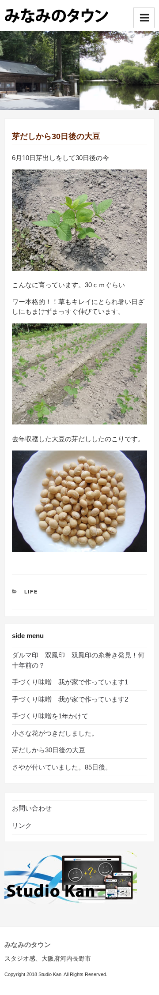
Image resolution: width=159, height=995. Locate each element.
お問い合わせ (32, 808)
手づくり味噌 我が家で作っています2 (70, 699)
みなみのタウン (27, 944)
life (31, 591)
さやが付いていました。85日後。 (62, 767)
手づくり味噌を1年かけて (50, 716)
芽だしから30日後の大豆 (48, 750)
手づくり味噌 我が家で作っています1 (70, 682)
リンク (22, 825)
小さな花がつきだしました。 (55, 733)
